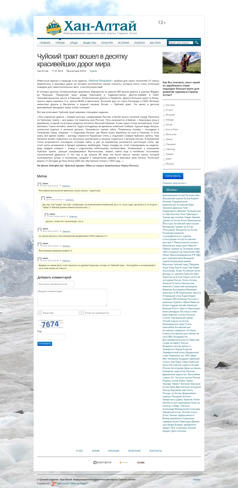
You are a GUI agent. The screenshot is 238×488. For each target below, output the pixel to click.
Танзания (170, 144)
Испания (170, 114)
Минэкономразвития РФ (183, 254)
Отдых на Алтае (191, 276)
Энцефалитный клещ (174, 352)
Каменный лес (177, 355)
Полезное (134, 450)
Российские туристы (180, 364)
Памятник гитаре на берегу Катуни (181, 341)
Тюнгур (167, 390)
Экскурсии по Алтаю (186, 229)
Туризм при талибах (173, 217)
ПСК (173, 427)
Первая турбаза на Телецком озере (181, 248)
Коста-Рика (171, 129)
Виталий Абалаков (190, 383)
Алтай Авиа (169, 386)
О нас (79, 450)
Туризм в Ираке (181, 302)
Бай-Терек (176, 361)
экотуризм (168, 280)
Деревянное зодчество (175, 374)
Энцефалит (169, 349)
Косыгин (190, 314)
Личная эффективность (181, 415)
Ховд (172, 267)
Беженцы (183, 298)
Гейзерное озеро (172, 371)
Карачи (194, 198)
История (123, 42)
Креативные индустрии (175, 245)
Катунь (178, 280)
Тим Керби (193, 267)
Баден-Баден (189, 295)
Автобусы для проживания (177, 402)
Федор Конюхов (183, 349)
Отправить (45, 344)
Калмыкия (173, 358)
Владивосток (181, 336)
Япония (169, 163)
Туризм (60, 42)
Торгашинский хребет (182, 317)
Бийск (182, 380)
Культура (107, 42)
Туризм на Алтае (184, 226)
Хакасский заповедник (185, 286)
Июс (165, 358)
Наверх (197, 479)
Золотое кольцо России (187, 377)
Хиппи (196, 399)
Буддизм (184, 358)
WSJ (171, 336)
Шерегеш (168, 289)
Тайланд (170, 149)
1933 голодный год (173, 251)
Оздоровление (179, 201)
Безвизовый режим (181, 261)
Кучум (187, 198)
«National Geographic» (100, 80)
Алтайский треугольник (186, 223)
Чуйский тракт (181, 264)
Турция (169, 154)
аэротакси (168, 292)
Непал (169, 139)
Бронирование (170, 195)
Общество (89, 42)
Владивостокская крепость (177, 346)
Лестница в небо (188, 311)
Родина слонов (171, 380)
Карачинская (170, 204)
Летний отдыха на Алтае (176, 320)
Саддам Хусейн (178, 305)
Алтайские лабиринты (174, 330)
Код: (39, 331)
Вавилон (194, 302)
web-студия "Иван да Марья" (72, 483)
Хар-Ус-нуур (181, 267)
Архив (95, 450)
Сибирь (176, 405)
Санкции (167, 298)
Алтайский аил (183, 327)
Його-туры (168, 223)
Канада (169, 119)
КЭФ (176, 292)
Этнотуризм (169, 229)
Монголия (170, 134)
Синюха (167, 333)
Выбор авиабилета (173, 418)
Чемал (189, 380)
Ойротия (191, 245)
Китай (168, 124)
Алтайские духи (180, 333)
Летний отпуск (189, 412)
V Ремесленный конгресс (185, 242)
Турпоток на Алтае (173, 276)
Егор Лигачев (188, 371)
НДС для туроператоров (182, 256)
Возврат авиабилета (185, 424)
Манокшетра (194, 220)
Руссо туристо (180, 308)
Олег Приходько (189, 214)
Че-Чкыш (191, 330)
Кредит (167, 427)
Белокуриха (179, 289)
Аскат (184, 220)
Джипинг (182, 210)
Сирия (185, 361)
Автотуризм (177, 368)
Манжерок (191, 289)
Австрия (170, 105)
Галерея (139, 42)
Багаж (175, 421)
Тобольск (185, 405)
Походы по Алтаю (172, 393)
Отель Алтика (189, 280)
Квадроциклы (170, 210)
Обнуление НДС (191, 251)
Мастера (155, 42)
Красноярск (194, 308)
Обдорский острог (172, 412)
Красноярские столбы (174, 314)
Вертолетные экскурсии (188, 386)
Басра (166, 305)
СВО (175, 298)
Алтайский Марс (185, 204)
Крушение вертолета (182, 390)
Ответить (66, 186)
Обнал (166, 254)
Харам (188, 217)
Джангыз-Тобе (180, 207)
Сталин (167, 317)
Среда (74, 42)
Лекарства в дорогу (173, 399)
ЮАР (168, 158)
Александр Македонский (176, 408)
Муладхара (169, 226)
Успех (166, 415)
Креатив (188, 399)
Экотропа (168, 207)
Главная (45, 42)
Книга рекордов (171, 311)
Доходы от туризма (173, 273)
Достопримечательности (176, 339)
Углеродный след (172, 295)
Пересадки (185, 421)
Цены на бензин (192, 368)
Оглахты (177, 283)
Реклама (113, 450)
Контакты (155, 450)
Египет (169, 109)
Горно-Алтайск (191, 273)
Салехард (194, 408)
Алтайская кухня (191, 270)
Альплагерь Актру (173, 270)
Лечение (167, 201)
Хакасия (167, 283)
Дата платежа (178, 430)
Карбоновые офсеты (190, 292)
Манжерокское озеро (174, 324)
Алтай (181, 195)
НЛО (188, 355)
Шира (193, 355)
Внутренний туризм (173, 198)
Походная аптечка (181, 396)
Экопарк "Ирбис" (172, 383)
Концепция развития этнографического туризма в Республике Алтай (177, 236)
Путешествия (192, 195)
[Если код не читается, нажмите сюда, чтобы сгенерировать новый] (50, 324)
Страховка (182, 427)
